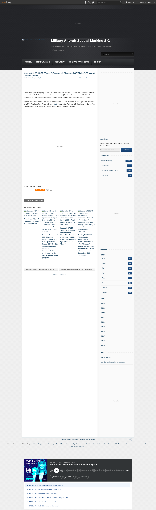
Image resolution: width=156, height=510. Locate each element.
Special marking (106, 160)
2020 (103, 322)
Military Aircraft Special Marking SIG (80, 40)
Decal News (60, 62)
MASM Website (106, 357)
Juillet (104, 263)
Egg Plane (104, 175)
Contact (97, 62)
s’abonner (57, 477)
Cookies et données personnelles (136, 444)
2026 (103, 255)
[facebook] (85, 2)
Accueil (28, 62)
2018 (103, 331)
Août (103, 258)
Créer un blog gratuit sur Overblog (43, 444)
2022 (103, 313)
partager (71, 477)
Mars (103, 283)
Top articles (59, 444)
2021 (103, 317)
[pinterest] (92, 2)
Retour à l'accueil (59, 275)
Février (104, 288)
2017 (103, 336)
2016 (103, 341)
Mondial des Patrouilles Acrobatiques (113, 362)
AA (62, 95)
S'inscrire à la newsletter (34, 200)
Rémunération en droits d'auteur (103, 444)
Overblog (92, 439)
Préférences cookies (77, 446)
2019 (103, 327)
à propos (84, 477)
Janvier (104, 292)
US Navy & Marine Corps (79, 62)
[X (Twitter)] (89, 2)
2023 (103, 308)
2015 (103, 345)
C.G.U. (88, 444)
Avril (103, 278)
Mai (103, 273)
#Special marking (90, 77)
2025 (103, 299)
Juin (103, 268)
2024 (103, 303)
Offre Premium (119, 444)
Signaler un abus (78, 444)
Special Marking (43, 62)
